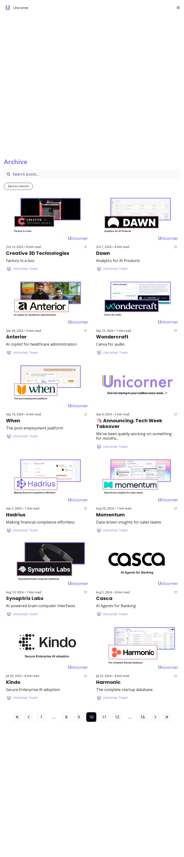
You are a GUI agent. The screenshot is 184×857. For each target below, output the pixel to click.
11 (104, 717)
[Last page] (167, 717)
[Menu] (178, 8)
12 (117, 717)
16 (142, 717)
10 (91, 717)
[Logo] (8, 7)
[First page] (17, 717)
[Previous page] (29, 717)
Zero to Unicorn (18, 186)
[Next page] (155, 717)
